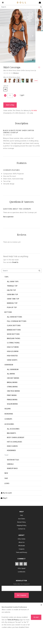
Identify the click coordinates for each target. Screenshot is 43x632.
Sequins (7, 408)
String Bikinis (12, 386)
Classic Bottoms (14, 325)
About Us (21, 542)
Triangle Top (12, 286)
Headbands (11, 450)
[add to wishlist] (39, 67)
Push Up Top (12, 307)
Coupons (21, 549)
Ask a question (8, 216)
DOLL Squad (21, 568)
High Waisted (12, 355)
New (6, 473)
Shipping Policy (21, 525)
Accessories (9, 424)
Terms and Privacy (21, 552)
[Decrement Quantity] (5, 96)
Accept (36, 617)
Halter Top (11, 290)
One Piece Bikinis (13, 391)
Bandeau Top (12, 303)
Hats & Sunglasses (14, 442)
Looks (6, 483)
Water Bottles (13, 460)
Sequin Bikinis (12, 404)
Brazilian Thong (13, 338)
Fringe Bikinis (12, 399)
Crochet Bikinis (13, 378)
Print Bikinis (12, 395)
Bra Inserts (11, 433)
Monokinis (8, 414)
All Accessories (13, 429)
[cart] (39, 3)
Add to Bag (10, 105)
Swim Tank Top (13, 299)
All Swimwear (12, 369)
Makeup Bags (12, 468)
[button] (2, 36)
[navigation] (3, 2)
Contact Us (21, 529)
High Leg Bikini (12, 351)
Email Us (15, 262)
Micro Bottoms (13, 334)
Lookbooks (21, 572)
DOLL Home (21, 539)
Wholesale (21, 546)
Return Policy (21, 522)
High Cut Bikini (13, 347)
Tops (6, 277)
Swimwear (8, 364)
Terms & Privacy (13, 619)
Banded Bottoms (14, 330)
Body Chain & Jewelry (15, 437)
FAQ (21, 515)
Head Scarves (12, 446)
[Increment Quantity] (15, 96)
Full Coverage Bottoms (16, 321)
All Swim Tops (12, 281)
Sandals (10, 464)
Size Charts (21, 519)
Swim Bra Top (12, 294)
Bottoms (8, 312)
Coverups (8, 419)
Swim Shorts (12, 360)
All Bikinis (11, 374)
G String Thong (13, 342)
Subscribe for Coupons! (21, 584)
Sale (6, 478)
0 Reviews (16, 73)
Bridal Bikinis (12, 382)
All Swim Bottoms (14, 317)
